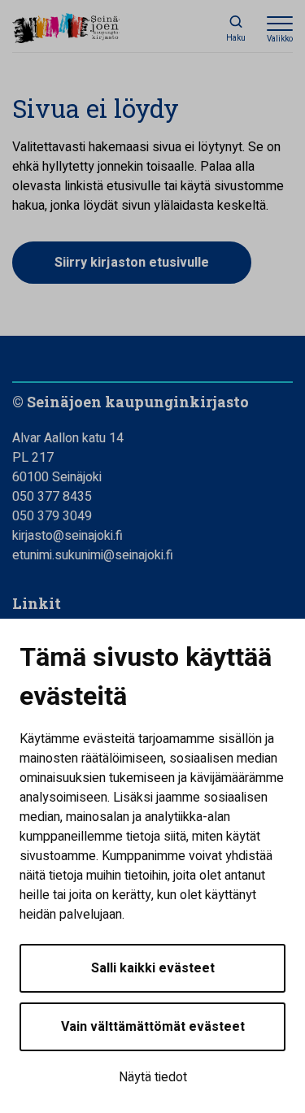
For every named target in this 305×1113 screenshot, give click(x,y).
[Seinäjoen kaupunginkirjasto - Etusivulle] (85, 29)
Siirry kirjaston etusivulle (131, 262)
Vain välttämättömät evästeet (153, 1027)
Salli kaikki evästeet (153, 968)
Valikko (280, 39)
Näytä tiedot (153, 1077)
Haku (236, 38)
